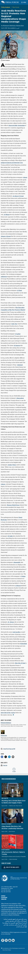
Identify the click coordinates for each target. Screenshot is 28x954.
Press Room (4, 897)
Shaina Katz (20, 25)
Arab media (16, 632)
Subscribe (3, 899)
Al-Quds (10, 536)
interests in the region (8, 712)
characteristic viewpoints (16, 125)
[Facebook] (2, 757)
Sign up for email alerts (12, 867)
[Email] (13, 757)
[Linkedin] (9, 757)
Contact (3, 895)
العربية (17, 28)
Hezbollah (23, 643)
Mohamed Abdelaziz (9, 25)
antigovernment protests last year (12, 162)
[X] (5, 757)
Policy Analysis (5, 7)
